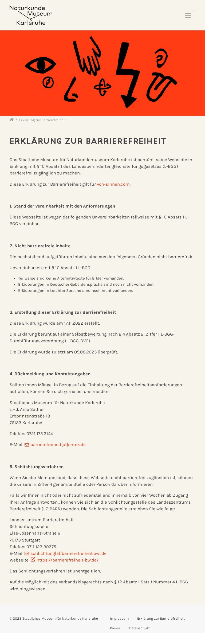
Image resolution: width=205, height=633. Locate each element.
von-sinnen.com (113, 184)
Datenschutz (139, 628)
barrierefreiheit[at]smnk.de (58, 444)
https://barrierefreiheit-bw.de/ (67, 560)
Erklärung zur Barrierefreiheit (161, 618)
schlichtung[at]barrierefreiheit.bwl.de (68, 553)
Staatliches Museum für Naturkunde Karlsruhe (60, 618)
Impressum (119, 618)
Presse (115, 628)
